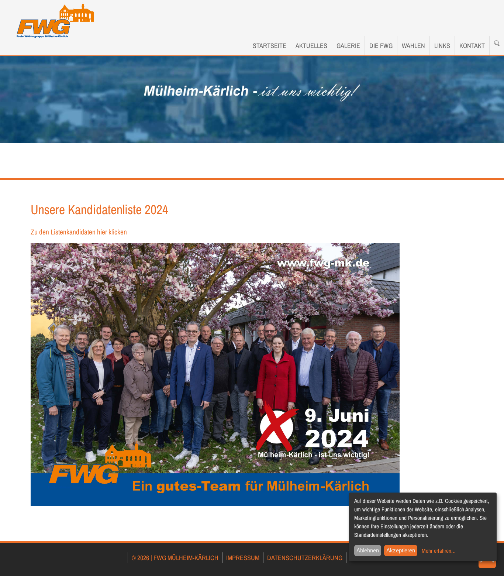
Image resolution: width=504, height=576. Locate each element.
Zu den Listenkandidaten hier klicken (79, 232)
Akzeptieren (400, 550)
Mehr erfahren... (439, 551)
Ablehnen (367, 550)
